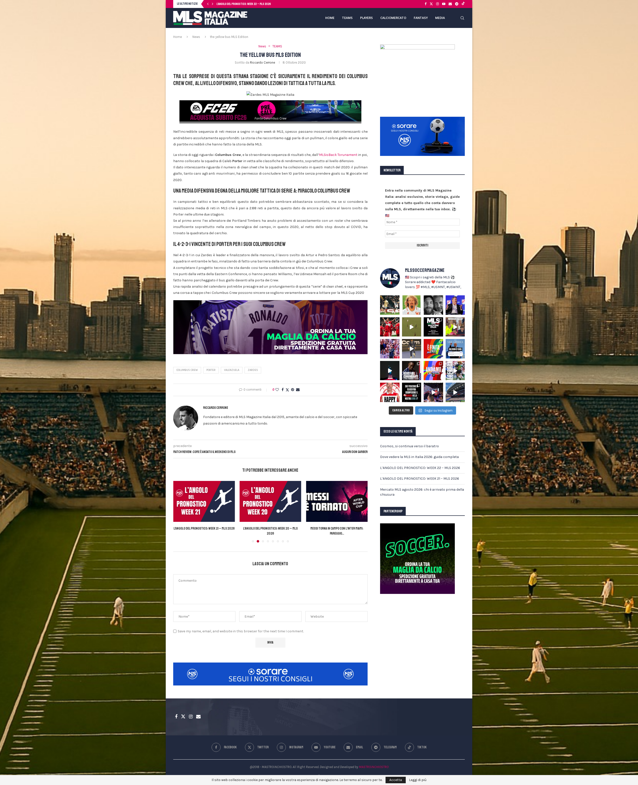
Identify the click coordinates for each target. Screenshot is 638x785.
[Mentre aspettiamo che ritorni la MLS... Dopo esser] (411, 348)
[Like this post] (277, 390)
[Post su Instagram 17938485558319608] (433, 327)
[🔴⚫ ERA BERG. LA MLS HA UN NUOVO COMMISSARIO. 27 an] (455, 305)
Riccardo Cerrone (262, 62)
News (196, 37)
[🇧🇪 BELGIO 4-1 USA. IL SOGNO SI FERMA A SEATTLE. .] (433, 348)
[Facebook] (425, 4)
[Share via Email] (298, 390)
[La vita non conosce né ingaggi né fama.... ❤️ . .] (433, 305)
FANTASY (421, 18)
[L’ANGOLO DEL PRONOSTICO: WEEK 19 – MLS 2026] (337, 501)
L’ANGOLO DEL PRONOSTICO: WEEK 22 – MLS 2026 (420, 468)
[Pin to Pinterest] (292, 390)
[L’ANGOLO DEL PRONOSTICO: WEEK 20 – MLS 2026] (204, 501)
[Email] (450, 4)
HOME (329, 18)
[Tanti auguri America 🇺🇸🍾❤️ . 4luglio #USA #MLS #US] (389, 370)
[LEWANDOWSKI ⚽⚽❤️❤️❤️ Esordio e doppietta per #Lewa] (389, 327)
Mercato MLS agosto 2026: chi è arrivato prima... (246, 4)
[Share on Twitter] (287, 390)
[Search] (462, 18)
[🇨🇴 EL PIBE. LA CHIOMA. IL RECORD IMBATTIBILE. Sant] (455, 370)
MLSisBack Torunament (338, 155)
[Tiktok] (463, 4)
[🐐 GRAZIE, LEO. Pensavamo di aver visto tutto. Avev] (389, 348)
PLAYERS (366, 18)
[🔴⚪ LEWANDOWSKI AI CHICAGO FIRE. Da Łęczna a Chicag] (389, 392)
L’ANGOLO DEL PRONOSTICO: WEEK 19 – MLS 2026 (336, 528)
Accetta (395, 780)
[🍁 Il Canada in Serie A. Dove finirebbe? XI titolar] (411, 392)
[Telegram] (456, 4)
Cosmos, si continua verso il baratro (409, 446)
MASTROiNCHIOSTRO (374, 767)
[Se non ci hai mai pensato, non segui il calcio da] (455, 327)
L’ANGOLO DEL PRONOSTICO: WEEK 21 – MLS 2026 (419, 478)
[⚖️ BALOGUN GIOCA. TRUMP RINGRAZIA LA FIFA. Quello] (455, 348)
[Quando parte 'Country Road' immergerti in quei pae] (455, 392)
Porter (211, 370)
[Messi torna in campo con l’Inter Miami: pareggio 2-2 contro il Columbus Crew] (270, 501)
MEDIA (440, 18)
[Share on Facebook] (283, 390)
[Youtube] (443, 4)
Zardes (253, 370)
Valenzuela (231, 370)
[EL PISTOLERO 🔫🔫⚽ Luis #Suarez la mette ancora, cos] (411, 327)
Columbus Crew (187, 370)
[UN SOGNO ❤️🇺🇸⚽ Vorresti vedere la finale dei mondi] (433, 392)
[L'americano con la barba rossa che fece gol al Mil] (411, 305)
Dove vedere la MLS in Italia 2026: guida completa (419, 457)
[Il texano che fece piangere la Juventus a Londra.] (389, 305)
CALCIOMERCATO (393, 18)
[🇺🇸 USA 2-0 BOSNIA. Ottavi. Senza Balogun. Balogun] (433, 370)
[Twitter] (431, 4)
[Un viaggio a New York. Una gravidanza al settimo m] (411, 370)
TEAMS (347, 18)
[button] (208, 4)
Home (177, 37)
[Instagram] (437, 4)
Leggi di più (417, 780)
